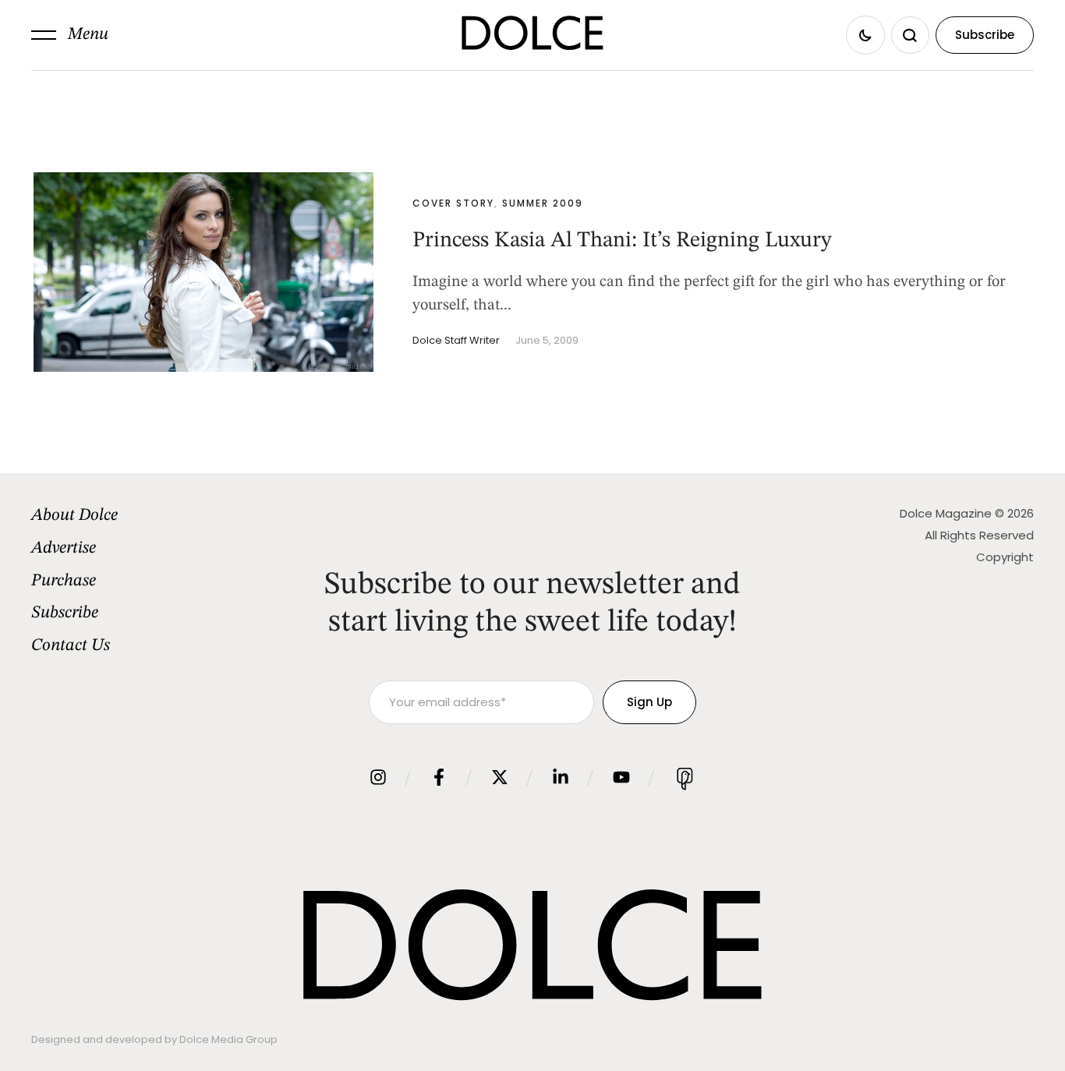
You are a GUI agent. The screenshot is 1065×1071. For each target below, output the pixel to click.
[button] (69, 35)
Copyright (1005, 557)
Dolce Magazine (946, 513)
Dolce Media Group (228, 1039)
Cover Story (453, 203)
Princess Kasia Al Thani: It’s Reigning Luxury (622, 241)
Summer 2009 (542, 203)
